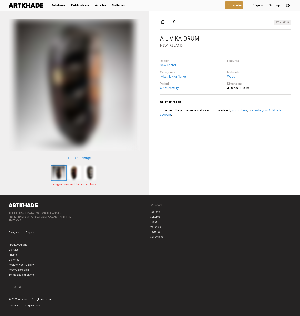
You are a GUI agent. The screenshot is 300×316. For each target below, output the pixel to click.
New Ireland (168, 65)
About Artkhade (18, 244)
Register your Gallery (21, 264)
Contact (13, 249)
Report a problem (19, 269)
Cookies (14, 305)
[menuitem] (27, 5)
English (30, 232)
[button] (287, 5)
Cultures (155, 216)
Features (233, 60)
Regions (155, 211)
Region (164, 60)
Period (164, 83)
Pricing (13, 254)
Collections (156, 236)
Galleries (14, 259)
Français (14, 232)
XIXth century (169, 88)
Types (154, 221)
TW (19, 286)
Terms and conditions (22, 274)
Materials (233, 72)
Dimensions (234, 83)
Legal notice (32, 305)
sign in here (239, 110)
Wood (231, 76)
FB (10, 286)
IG (14, 286)
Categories (167, 72)
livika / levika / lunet (173, 76)
